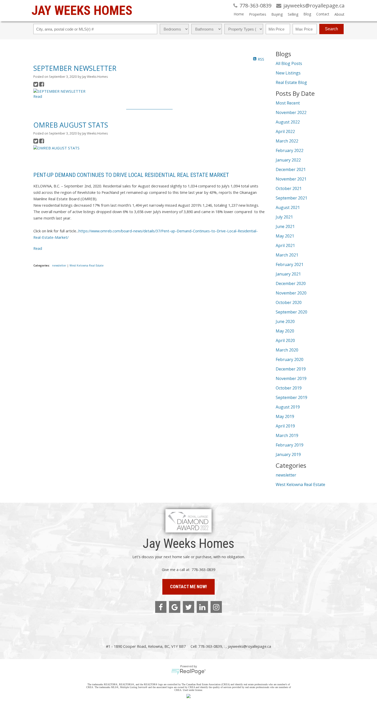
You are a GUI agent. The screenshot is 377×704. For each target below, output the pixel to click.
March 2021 (287, 255)
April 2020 (285, 340)
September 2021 (291, 198)
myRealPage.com (188, 671)
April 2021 (285, 245)
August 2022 (288, 122)
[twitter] (188, 607)
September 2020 (291, 312)
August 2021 (288, 207)
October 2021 (289, 188)
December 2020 (291, 283)
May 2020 (285, 331)
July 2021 (284, 217)
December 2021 (291, 169)
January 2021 (288, 274)
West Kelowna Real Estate (87, 265)
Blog (307, 14)
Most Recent (288, 103)
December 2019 (291, 369)
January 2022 (288, 160)
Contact (322, 14)
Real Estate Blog (291, 82)
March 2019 (287, 435)
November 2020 (291, 293)
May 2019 (285, 416)
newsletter (59, 265)
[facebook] (160, 607)
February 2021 (289, 264)
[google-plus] (174, 607)
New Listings (288, 73)
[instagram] (216, 607)
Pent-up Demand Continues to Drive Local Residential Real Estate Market (131, 175)
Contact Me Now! (188, 586)
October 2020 (289, 302)
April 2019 (285, 426)
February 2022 (289, 150)
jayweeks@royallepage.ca (249, 646)
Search (331, 29)
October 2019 (289, 388)
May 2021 (285, 236)
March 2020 (287, 350)
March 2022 (287, 141)
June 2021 (285, 226)
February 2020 (289, 359)
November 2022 (291, 112)
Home (239, 14)
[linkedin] (202, 607)
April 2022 (285, 131)
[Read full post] (79, 91)
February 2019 (289, 445)
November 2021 (291, 179)
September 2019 (291, 397)
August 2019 (288, 407)
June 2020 (285, 321)
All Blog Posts (289, 63)
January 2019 (288, 454)
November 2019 (291, 378)
